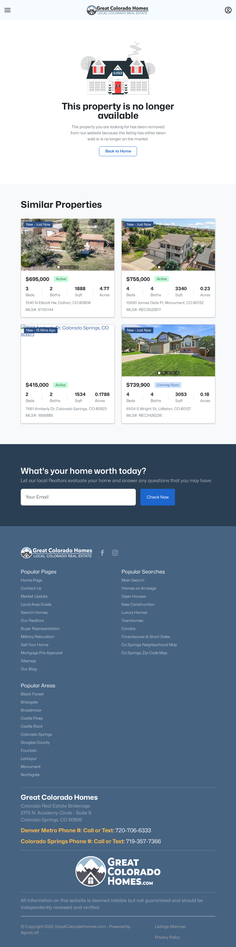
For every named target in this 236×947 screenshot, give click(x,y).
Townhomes (132, 620)
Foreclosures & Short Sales (145, 636)
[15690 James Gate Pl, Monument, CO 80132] (168, 244)
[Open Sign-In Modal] (228, 10)
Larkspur (29, 758)
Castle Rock (32, 726)
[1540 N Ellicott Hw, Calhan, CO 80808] (67, 244)
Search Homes (34, 612)
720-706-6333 (133, 830)
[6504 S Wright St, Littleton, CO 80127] (168, 350)
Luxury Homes (134, 612)
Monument (31, 766)
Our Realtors (32, 620)
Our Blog (29, 669)
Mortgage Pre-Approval (41, 652)
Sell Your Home (34, 644)
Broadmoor (31, 710)
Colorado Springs (36, 734)
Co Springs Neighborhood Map (149, 644)
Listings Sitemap (170, 926)
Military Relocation (37, 636)
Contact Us (31, 588)
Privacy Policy (167, 937)
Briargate (29, 702)
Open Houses (133, 596)
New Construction (137, 604)
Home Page (31, 580)
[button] (7, 10)
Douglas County (35, 742)
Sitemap (28, 661)
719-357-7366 (143, 841)
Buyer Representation (40, 628)
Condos (128, 628)
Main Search (132, 580)
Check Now (158, 497)
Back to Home (118, 151)
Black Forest (32, 694)
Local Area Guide (36, 604)
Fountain (29, 750)
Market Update (34, 596)
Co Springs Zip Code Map (144, 652)
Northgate (30, 774)
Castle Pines (32, 718)
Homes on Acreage (138, 588)
